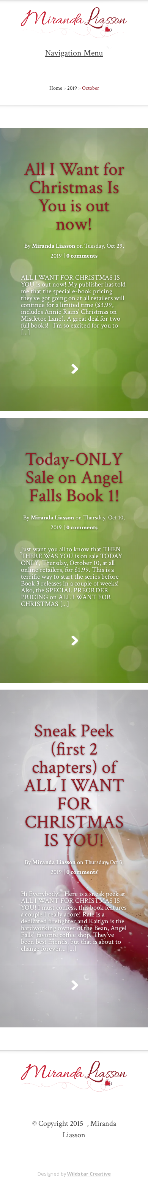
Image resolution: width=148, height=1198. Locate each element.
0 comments (82, 256)
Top (139, 1187)
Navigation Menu (74, 53)
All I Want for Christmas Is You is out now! (74, 196)
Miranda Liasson (53, 246)
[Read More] (74, 369)
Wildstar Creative (89, 1174)
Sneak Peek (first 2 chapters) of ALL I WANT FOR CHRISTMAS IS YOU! (74, 785)
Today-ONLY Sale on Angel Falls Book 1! (74, 477)
